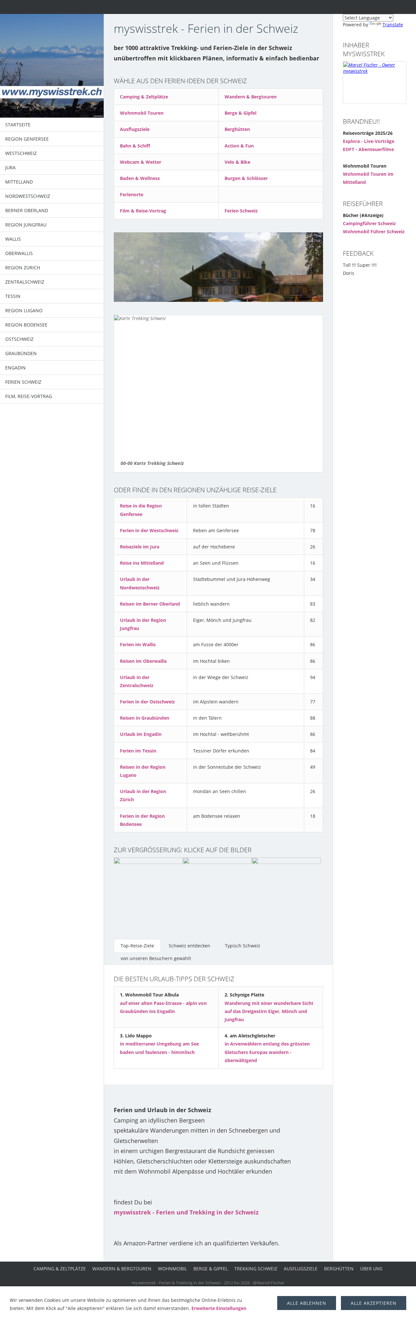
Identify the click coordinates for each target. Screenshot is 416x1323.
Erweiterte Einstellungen (218, 1308)
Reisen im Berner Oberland (150, 604)
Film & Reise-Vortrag (143, 211)
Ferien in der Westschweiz (149, 530)
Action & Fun (239, 146)
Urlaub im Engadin (141, 734)
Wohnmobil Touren (141, 113)
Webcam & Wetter (140, 162)
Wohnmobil (172, 1268)
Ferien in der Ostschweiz (147, 702)
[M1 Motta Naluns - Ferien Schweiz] (148, 891)
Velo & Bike (237, 162)
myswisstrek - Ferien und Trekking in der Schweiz (186, 1212)
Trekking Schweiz (255, 1268)
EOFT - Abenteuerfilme (368, 149)
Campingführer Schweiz (369, 223)
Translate (393, 24)
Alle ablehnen (306, 1303)
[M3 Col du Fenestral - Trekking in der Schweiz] (286, 891)
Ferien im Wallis (138, 644)
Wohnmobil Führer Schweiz (374, 231)
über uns (371, 1268)
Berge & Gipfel (240, 113)
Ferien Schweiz (241, 211)
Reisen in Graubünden (144, 718)
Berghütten (237, 129)
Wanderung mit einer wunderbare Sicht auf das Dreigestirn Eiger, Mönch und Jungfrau (269, 1011)
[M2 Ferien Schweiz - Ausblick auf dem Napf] (217, 891)
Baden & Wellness (140, 178)
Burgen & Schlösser (246, 178)
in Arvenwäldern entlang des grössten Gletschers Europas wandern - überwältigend (267, 1052)
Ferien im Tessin (138, 751)
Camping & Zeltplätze (144, 97)
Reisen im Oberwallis (143, 661)
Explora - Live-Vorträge (368, 141)
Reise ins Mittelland (142, 563)
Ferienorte (131, 194)
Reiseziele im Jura (139, 547)
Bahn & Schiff (135, 146)
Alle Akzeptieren (373, 1303)
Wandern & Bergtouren (251, 97)
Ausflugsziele (135, 129)
